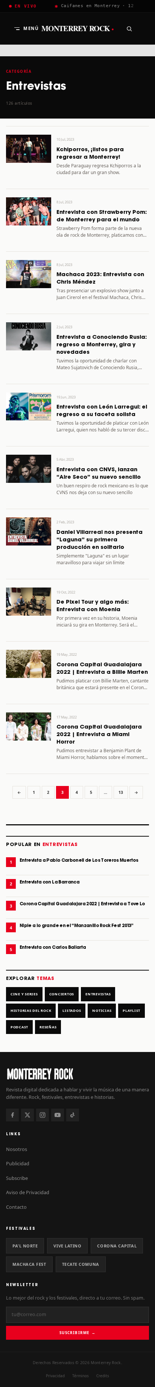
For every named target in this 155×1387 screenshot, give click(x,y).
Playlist (131, 1010)
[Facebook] (12, 1115)
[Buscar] (129, 28)
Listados (71, 1010)
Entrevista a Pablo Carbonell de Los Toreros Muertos (79, 860)
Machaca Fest (29, 1264)
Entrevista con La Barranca (49, 882)
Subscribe (17, 1178)
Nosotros (16, 1149)
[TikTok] (72, 1115)
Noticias (101, 1010)
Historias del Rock (31, 1010)
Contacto (16, 1207)
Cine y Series (24, 994)
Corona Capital (117, 1246)
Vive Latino (67, 1246)
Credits (102, 1375)
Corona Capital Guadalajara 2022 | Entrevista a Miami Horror (99, 734)
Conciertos (61, 994)
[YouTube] (57, 1115)
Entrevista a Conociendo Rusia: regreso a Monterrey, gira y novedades (101, 344)
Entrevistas (98, 994)
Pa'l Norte (25, 1246)
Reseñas (48, 1027)
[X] (27, 1115)
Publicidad (17, 1163)
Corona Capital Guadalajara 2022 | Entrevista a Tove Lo (82, 904)
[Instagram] (42, 1115)
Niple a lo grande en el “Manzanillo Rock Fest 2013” (77, 925)
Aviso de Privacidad (27, 1192)
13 (121, 792)
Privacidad (55, 1375)
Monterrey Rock (77, 28)
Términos (80, 1375)
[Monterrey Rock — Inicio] (77, 1073)
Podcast (19, 1027)
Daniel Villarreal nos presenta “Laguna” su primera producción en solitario (99, 539)
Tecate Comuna (80, 1264)
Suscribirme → (77, 1332)
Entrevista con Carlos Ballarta (53, 947)
